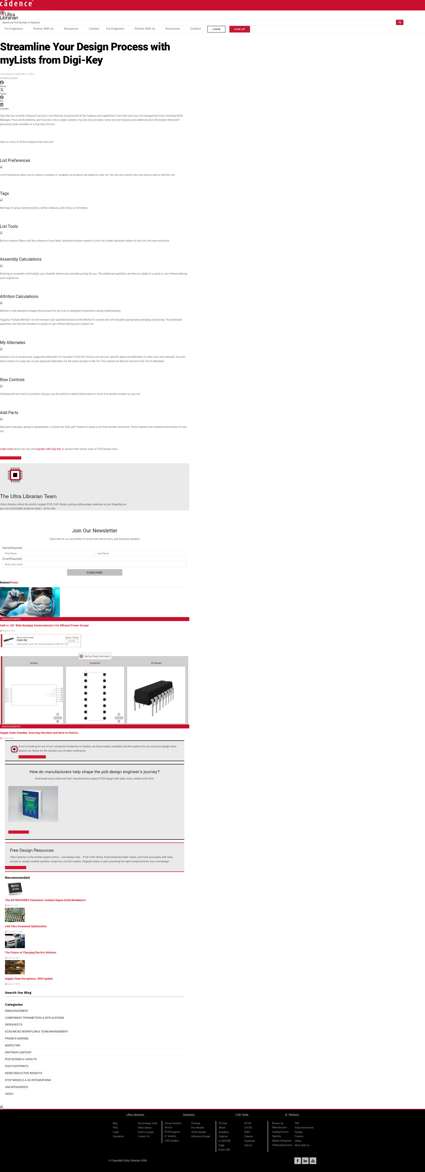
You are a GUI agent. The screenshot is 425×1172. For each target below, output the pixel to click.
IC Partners (292, 1115)
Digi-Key (276, 1136)
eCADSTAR (224, 1140)
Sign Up (239, 29)
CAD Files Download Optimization (26, 926)
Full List (248, 1145)
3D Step (223, 1123)
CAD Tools (241, 1115)
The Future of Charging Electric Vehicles (30, 952)
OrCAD (248, 1127)
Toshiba (298, 1132)
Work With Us (302, 1145)
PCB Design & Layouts (21, 1059)
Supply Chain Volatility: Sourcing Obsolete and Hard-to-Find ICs (39, 732)
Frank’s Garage (146, 1132)
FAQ (115, 1127)
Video (9, 1094)
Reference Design (200, 1136)
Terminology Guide (148, 1123)
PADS (247, 1132)
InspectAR (12, 1045)
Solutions (189, 1115)
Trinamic (299, 1136)
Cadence (223, 1136)
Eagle (221, 1145)
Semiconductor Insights (23, 1073)
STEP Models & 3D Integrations (28, 1080)
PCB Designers (172, 1131)
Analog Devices (280, 1131)
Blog (115, 1123)
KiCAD (247, 1123)
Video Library (145, 1127)
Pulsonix (248, 1136)
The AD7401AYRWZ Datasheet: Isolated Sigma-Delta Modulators (45, 900)
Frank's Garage (17, 1038)
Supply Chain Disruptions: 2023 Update (29, 978)
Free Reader (197, 1127)
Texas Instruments (304, 1127)
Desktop (195, 1123)
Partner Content (10, 78)
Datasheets (13, 1024)
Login (216, 29)
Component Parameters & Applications (34, 1018)
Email (12, 559)
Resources (71, 28)
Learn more (6, 449)
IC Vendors (170, 1136)
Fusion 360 (224, 1149)
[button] (94, 84)
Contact (94, 28)
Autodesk (224, 1132)
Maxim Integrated (281, 1140)
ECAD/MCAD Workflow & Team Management (36, 1031)
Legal (116, 1132)
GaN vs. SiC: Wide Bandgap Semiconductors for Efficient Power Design (44, 625)
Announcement (16, 1011)
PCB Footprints (16, 1066)
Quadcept (249, 1140)
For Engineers (14, 28)
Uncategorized (16, 1087)
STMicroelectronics (282, 1145)
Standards (118, 1136)
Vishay (298, 1140)
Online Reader (198, 1132)
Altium (222, 1127)
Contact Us (144, 1136)
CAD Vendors (172, 1140)
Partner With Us (43, 28)
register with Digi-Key (48, 449)
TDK (297, 1123)
